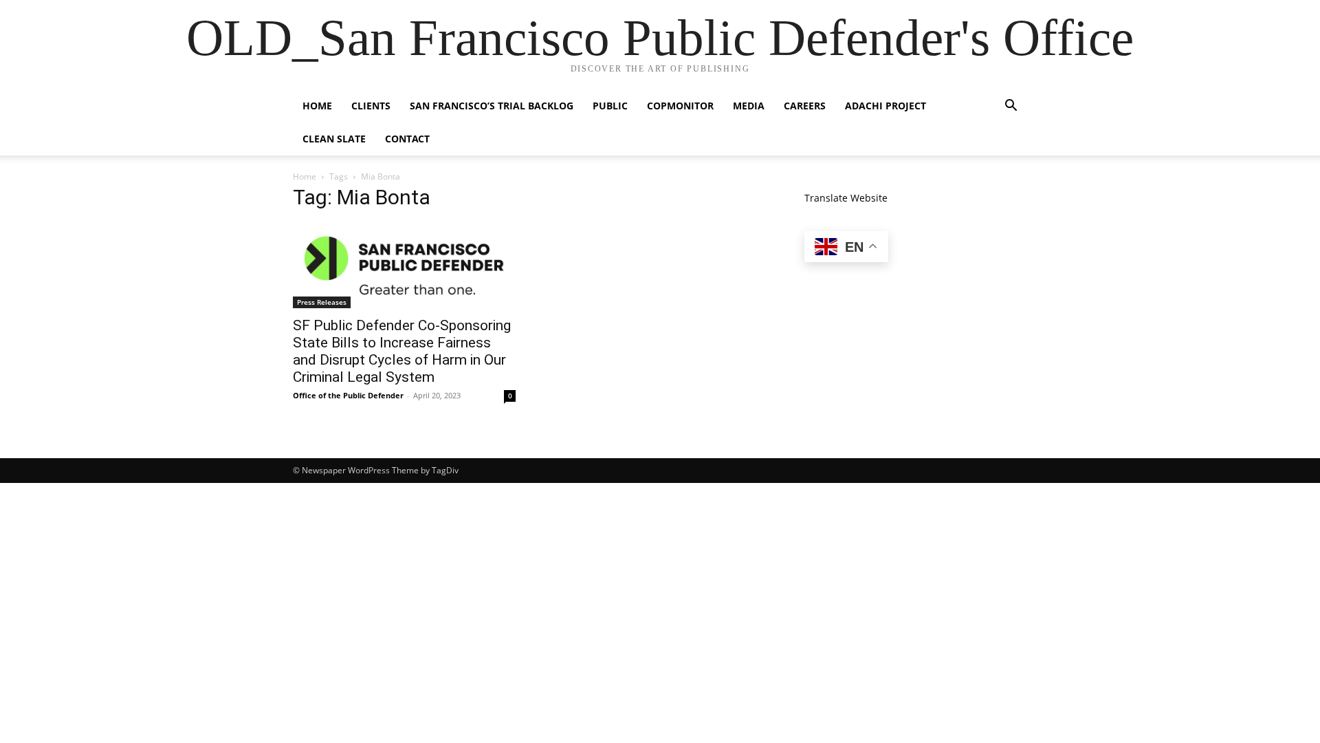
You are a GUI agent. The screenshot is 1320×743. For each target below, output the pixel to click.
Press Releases (321, 302)
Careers (805, 105)
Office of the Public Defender (348, 395)
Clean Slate (334, 138)
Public (610, 105)
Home (317, 105)
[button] (1010, 107)
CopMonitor (680, 105)
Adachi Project (885, 105)
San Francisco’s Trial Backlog (491, 105)
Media (748, 105)
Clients (370, 105)
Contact (407, 138)
